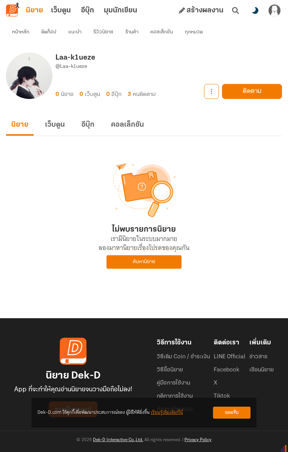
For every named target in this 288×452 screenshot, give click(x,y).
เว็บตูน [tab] (61, 10)
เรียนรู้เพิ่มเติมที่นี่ (167, 412)
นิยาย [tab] (34, 10)
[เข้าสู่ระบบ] (274, 10)
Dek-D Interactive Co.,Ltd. (118, 440)
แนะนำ (74, 32)
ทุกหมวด (194, 32)
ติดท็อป (48, 32)
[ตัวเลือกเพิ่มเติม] (211, 91)
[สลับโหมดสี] (255, 10)
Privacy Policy (198, 440)
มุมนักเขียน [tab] (120, 10)
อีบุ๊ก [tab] (87, 10)
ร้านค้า (131, 32)
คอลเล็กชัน (161, 32)
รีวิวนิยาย (103, 32)
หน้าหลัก (20, 32)
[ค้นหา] (235, 10)
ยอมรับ (231, 412)
